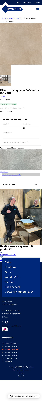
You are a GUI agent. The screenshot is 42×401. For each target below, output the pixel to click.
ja (36, 184)
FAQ (18, 3)
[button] (24, 396)
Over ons (27, 3)
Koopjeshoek (12, 286)
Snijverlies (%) (26, 124)
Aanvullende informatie (11, 175)
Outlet (18, 18)
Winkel (11, 18)
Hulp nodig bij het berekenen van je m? (16, 142)
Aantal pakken (7, 132)
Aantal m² (6, 124)
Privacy (21, 373)
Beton (2, 96)
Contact (37, 3)
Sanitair (10, 281)
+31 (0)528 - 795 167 (8, 255)
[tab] (21, 174)
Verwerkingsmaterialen (19, 291)
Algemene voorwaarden (21, 370)
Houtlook (10, 267)
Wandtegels (12, 277)
